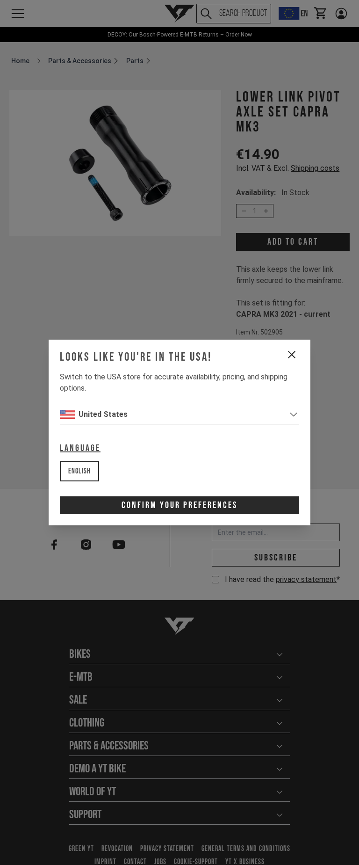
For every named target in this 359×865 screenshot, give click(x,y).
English (79, 471)
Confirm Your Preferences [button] (179, 505)
